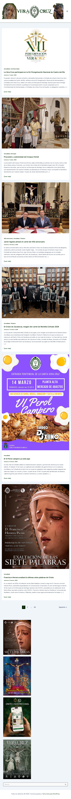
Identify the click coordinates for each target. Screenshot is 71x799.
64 (35, 607)
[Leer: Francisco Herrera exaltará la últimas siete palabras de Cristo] (35, 526)
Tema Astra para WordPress (51, 794)
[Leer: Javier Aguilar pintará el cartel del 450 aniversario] (35, 208)
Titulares (22, 238)
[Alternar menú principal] (67, 11)
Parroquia (13, 153)
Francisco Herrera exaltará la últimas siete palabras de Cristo (29, 577)
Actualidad (7, 69)
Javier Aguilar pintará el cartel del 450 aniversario (24, 242)
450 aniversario (8, 238)
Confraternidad (15, 69)
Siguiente (63, 607)
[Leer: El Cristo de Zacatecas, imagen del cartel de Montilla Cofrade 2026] (35, 292)
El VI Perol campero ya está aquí (17, 459)
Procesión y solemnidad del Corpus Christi (21, 157)
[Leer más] (7, 92)
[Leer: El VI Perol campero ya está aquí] (35, 402)
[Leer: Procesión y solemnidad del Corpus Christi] (35, 123)
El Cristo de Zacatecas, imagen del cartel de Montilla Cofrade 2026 (31, 327)
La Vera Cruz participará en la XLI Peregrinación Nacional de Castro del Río (34, 72)
